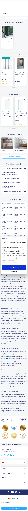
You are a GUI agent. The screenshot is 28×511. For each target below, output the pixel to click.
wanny (9, 281)
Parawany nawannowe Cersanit (7, 215)
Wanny (5, 13)
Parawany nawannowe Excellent (7, 222)
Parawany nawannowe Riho (20, 229)
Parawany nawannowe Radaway (20, 218)
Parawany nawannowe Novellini (20, 204)
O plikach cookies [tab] (21, 242)
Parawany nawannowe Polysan (20, 215)
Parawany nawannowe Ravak (20, 222)
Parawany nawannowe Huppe (7, 229)
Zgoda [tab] (4, 242)
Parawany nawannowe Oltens (20, 208)
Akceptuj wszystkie (14, 267)
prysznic (10, 356)
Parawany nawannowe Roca (20, 232)
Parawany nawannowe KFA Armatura (7, 232)
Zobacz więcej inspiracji (14, 156)
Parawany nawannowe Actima (7, 204)
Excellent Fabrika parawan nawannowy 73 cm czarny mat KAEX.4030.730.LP (7, 39)
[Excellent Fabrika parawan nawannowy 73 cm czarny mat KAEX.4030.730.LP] (7, 31)
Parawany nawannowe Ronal (20, 236)
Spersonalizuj (13, 271)
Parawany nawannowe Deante (7, 218)
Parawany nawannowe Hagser (7, 225)
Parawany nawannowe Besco (7, 211)
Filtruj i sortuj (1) (14, 508)
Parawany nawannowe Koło (7, 236)
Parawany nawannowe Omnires (20, 211)
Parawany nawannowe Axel (7, 208)
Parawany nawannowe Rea (20, 225)
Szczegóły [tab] (12, 242)
